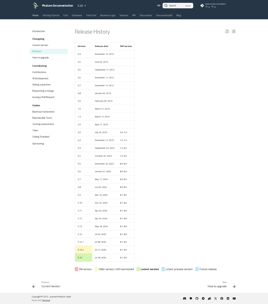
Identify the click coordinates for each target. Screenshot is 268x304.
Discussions (146, 15)
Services (124, 15)
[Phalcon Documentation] (35, 5)
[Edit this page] (233, 31)
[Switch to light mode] (159, 5)
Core (65, 15)
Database (77, 15)
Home (35, 15)
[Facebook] (222, 298)
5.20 (80, 5)
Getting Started (51, 15)
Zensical (46, 300)
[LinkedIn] (228, 298)
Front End (91, 15)
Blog (178, 15)
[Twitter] (215, 298)
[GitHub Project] (197, 298)
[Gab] (209, 298)
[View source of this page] (227, 31)
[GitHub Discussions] (191, 298)
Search (172, 5)
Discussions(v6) (164, 15)
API (134, 15)
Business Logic (107, 15)
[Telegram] (203, 298)
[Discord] (184, 298)
